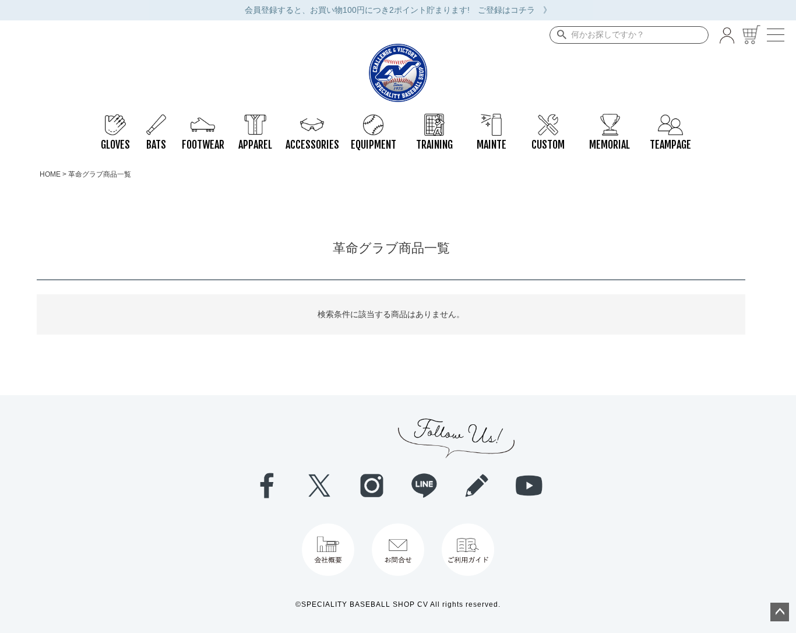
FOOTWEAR (203, 119)
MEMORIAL (609, 119)
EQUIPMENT (373, 119)
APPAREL (255, 119)
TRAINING (434, 119)
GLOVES (115, 119)
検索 (559, 35)
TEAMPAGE (670, 119)
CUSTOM (548, 119)
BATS (156, 119)
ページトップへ (779, 612)
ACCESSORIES (312, 119)
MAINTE (491, 119)
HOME (50, 174)
